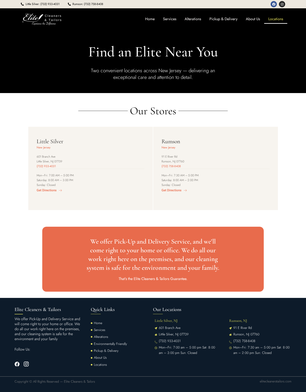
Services (169, 19)
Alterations (193, 19)
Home (150, 19)
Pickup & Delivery (223, 19)
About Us (253, 19)
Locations (275, 19)
